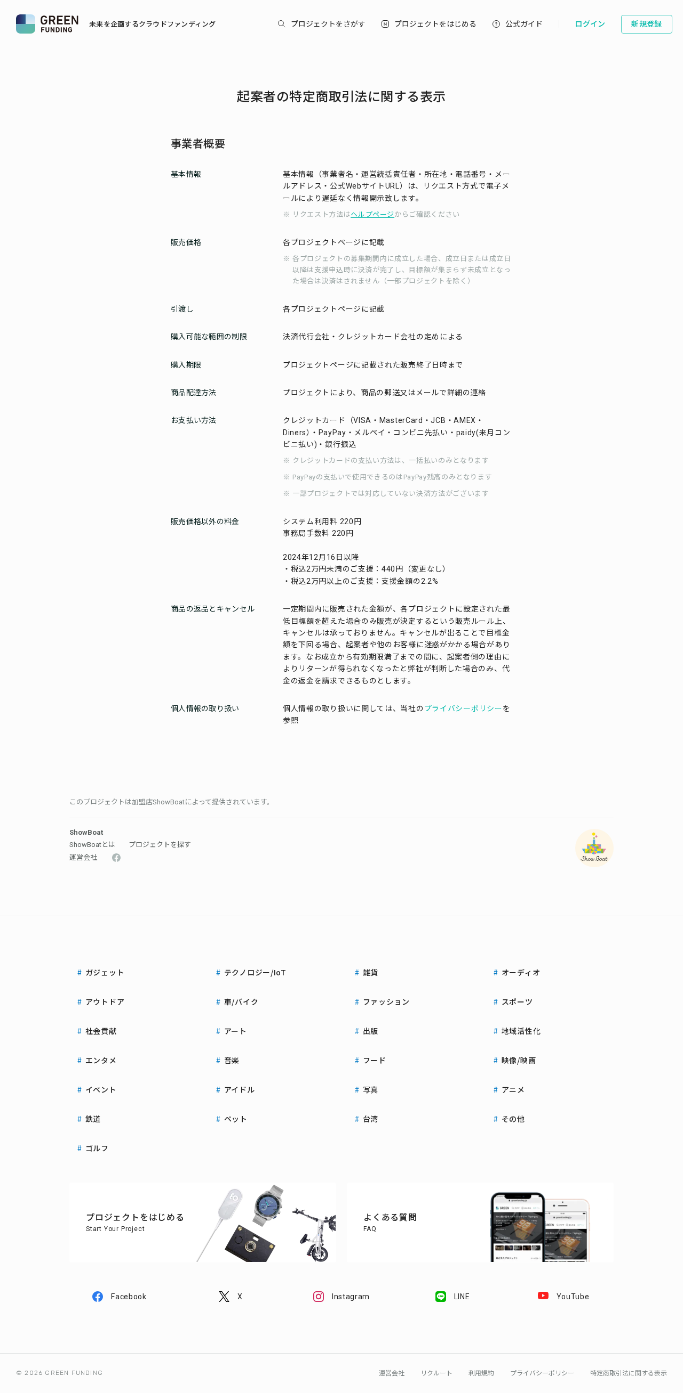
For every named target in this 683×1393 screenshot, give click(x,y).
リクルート (436, 1373)
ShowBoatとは (92, 845)
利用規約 (481, 1373)
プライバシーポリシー (463, 708)
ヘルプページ (372, 214)
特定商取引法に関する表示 (628, 1373)
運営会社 (83, 857)
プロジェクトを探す (160, 845)
